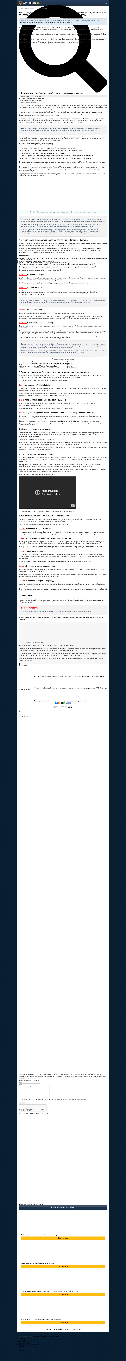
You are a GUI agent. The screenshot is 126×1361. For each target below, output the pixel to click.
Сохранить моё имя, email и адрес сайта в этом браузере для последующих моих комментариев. (54, 1099)
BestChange (75, 421)
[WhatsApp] (64, 703)
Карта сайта (23, 1346)
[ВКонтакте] (56, 703)
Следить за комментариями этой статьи (34, 1113)
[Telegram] (69, 703)
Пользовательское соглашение (29, 1344)
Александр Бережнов (35, 642)
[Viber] (67, 703)
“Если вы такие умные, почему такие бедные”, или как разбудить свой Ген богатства (49, 1291)
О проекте (22, 1338)
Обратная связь (24, 1343)
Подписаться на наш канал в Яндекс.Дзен (33, 1204)
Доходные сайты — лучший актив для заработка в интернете (41, 1319)
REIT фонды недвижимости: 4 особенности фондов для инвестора (44, 1235)
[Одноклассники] (59, 703)
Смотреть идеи (63, 1238)
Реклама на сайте (25, 1341)
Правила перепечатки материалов (46, 1336)
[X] (62, 703)
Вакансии (22, 1340)
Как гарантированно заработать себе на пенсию (37, 1263)
